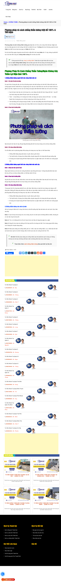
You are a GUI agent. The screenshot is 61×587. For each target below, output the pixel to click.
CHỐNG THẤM (13, 22)
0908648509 (9, 302)
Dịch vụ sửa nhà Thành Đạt (11, 532)
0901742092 (9, 391)
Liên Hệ (50, 9)
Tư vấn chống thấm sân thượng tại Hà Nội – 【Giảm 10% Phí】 (17, 475)
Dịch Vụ (21, 9)
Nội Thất (39, 9)
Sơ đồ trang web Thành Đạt (11, 553)
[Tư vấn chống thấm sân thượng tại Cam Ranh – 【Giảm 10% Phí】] (46, 494)
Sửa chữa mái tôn (37, 538)
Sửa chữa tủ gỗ (8, 550)
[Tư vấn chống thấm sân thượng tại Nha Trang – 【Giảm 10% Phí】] (17, 494)
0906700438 (9, 366)
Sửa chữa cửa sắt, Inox (38, 532)
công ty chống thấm (29, 60)
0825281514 (9, 416)
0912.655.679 (10, 579)
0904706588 (9, 343)
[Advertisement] (31, 266)
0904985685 (9, 398)
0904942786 (9, 352)
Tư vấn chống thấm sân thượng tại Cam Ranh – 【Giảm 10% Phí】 (46, 503)
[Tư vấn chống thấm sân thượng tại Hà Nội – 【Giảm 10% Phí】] (17, 466)
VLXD (45, 9)
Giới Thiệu (8, 16)
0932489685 (9, 294)
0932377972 (9, 311)
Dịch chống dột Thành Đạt (11, 530)
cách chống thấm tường (31, 244)
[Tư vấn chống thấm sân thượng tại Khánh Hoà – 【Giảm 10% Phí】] (46, 466)
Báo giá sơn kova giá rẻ (38, 530)
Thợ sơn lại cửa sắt (37, 535)
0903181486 (9, 334)
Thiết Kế (33, 9)
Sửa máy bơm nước (9, 548)
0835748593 (9, 320)
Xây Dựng (27, 9)
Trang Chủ (8, 9)
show (12, 36)
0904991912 (9, 375)
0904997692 (9, 327)
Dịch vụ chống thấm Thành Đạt (12, 538)
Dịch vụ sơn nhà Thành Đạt (11, 535)
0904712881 (9, 407)
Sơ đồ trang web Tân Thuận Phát (13, 556)
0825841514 (9, 431)
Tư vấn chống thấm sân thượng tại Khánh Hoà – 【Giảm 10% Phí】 (46, 475)
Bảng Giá (14, 9)
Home (5, 22)
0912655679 (9, 287)
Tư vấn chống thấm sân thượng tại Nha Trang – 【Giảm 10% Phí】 (17, 503)
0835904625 (9, 359)
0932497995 (9, 384)
